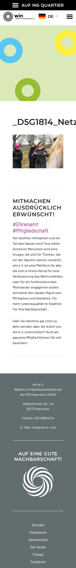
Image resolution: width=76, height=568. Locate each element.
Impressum (38, 532)
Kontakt (38, 525)
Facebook (38, 562)
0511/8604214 (44, 418)
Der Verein (38, 547)
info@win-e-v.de (44, 427)
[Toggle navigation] (69, 16)
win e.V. (38, 384)
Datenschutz (38, 539)
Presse (38, 554)
